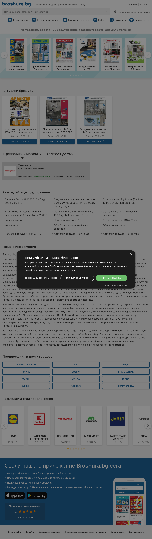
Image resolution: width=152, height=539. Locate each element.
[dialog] (76, 269)
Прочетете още (68, 269)
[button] (41, 278)
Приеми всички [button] (112, 277)
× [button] (130, 254)
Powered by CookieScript (116, 285)
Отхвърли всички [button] (77, 277)
